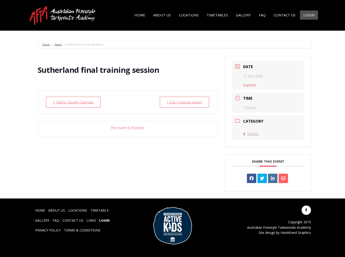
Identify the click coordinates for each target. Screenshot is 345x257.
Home (46, 44)
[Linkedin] (272, 178)
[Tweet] (262, 178)
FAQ (56, 220)
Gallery (42, 220)
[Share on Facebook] (251, 178)
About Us (56, 210)
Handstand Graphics (295, 232)
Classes (253, 133)
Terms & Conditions (82, 230)
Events (58, 44)
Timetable (99, 210)
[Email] (283, 178)
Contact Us (72, 220)
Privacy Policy (48, 230)
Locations (77, 210)
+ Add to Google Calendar (73, 102)
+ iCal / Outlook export (184, 102)
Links (91, 220)
